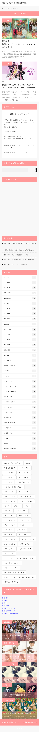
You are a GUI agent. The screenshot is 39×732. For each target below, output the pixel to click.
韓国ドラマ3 (5, 603)
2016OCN (19, 313)
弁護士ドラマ (19, 433)
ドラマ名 (19, 371)
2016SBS (7, 63)
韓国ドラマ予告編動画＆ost (10, 613)
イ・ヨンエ (8, 482)
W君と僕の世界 (9, 468)
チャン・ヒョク (24, 515)
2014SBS (19, 277)
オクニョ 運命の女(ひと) (13, 487)
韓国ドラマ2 (5, 600)
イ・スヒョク (9, 477)
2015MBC (19, 288)
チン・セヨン (9, 534)
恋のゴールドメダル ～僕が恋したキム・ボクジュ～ (19, 577)
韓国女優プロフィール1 (11, 152)
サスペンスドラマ (19, 365)
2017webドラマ (19, 360)
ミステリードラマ (19, 402)
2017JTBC (19, 334)
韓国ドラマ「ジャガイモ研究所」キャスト (16, 255)
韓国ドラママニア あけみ (19, 114)
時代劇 (19, 443)
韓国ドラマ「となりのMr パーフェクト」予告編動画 (19, 259)
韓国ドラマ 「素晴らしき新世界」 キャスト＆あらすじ (20, 244)
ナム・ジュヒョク (10, 539)
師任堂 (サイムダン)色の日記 (14, 572)
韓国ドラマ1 (5, 598)
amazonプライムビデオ (12, 463)
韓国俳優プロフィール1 (11, 145)
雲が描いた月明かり (11, 582)
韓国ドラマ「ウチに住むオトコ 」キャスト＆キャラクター (19, 45)
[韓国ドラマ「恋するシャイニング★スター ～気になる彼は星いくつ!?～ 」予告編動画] (19, 71)
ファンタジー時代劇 (19, 391)
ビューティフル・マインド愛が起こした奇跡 (18, 558)
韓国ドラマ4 (5, 605)
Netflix (28, 463)
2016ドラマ (19, 329)
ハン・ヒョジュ (9, 544)
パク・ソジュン (25, 544)
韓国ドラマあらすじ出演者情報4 (13, 138)
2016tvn (19, 324)
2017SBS (19, 350)
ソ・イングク (9, 515)
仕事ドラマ (19, 417)
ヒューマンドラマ (19, 381)
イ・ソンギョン (24, 477)
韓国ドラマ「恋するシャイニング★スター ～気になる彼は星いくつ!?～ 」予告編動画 (18, 86)
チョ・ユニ (21, 530)
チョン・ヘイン (25, 525)
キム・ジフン (9, 492)
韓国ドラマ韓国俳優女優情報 (12, 136)
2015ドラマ (19, 293)
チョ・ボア (8, 530)
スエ (26, 506)
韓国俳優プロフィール (8, 608)
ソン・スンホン (21, 511)
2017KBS (19, 339)
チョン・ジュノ (9, 525)
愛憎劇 (19, 438)
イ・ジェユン (9, 473)
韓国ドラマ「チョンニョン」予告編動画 (15, 264)
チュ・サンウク (9, 520)
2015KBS (19, 282)
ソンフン (7, 511)
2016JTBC (19, 298)
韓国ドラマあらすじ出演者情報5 (14, 3)
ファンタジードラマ (19, 386)
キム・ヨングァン (26, 496)
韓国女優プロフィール (8, 611)
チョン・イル (24, 520)
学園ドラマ (19, 428)
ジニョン (17, 506)
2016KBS (7, 20)
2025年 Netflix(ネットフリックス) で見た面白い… (19, 250)
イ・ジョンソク (24, 473)
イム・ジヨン (24, 468)
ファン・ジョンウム (11, 568)
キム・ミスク (23, 492)
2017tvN (19, 355)
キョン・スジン (9, 501)
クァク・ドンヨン (26, 501)
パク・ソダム (9, 549)
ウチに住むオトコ (23, 482)
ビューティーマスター (12, 563)
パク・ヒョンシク (25, 549)
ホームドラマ (19, 397)
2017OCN (19, 345)
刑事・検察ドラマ (19, 422)
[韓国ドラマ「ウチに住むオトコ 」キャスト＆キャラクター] (19, 28)
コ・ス (6, 506)
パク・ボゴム (9, 553)
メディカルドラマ (19, 407)
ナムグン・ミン (24, 534)
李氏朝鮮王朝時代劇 (19, 448)
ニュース (19, 376)
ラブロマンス (19, 412)
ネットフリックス (28, 539)
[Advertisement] (19, 208)
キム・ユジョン (9, 496)
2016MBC (19, 308)
